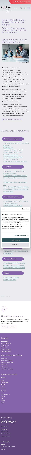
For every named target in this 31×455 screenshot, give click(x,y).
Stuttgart (3, 391)
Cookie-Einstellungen (6, 434)
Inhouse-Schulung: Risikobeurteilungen (14, 267)
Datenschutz (4, 431)
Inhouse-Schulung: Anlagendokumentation (15, 175)
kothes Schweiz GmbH (6, 360)
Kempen (3, 377)
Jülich (2, 386)
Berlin (2, 380)
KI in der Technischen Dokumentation (21, 1)
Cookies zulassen (15, 240)
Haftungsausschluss (6, 436)
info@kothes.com (6, 351)
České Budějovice (5, 394)
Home (2, 296)
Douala (3, 396)
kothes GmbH (4, 358)
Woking (3, 400)
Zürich (2, 402)
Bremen (3, 384)
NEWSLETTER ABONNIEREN (8, 326)
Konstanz (3, 388)
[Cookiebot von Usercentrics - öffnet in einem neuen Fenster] (22, 209)
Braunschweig (4, 382)
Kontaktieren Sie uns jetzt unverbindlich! (12, 119)
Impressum (4, 429)
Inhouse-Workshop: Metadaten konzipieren (15, 161)
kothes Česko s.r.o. (5, 367)
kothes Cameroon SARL (7, 369)
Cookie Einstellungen (20, 235)
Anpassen (14, 244)
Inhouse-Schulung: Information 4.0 (13, 150)
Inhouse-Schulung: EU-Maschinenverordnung (16, 187)
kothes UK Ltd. (4, 364)
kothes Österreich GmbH (7, 362)
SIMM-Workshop (8, 148)
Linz (2, 398)
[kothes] (7, 8)
